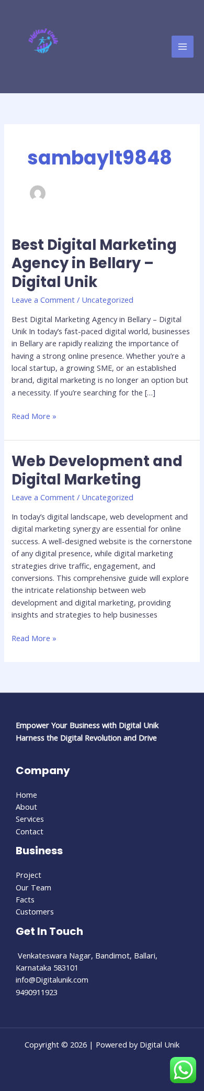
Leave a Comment (43, 299)
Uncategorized (107, 299)
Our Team (33, 887)
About (26, 806)
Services (30, 818)
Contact (29, 831)
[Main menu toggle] (183, 47)
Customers (35, 911)
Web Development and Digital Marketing (97, 470)
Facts (25, 899)
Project (28, 874)
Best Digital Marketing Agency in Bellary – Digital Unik (94, 263)
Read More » (34, 415)
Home (26, 794)
